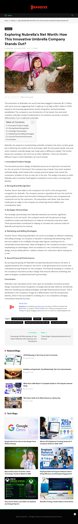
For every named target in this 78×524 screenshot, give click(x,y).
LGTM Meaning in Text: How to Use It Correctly (40, 355)
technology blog (39, 306)
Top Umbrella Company (59, 322)
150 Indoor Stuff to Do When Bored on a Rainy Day (41, 398)
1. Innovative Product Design (18, 125)
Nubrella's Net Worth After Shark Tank (37, 322)
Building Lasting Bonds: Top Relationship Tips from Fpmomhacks (47, 369)
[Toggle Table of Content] (31, 122)
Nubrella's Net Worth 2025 (14, 322)
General (8, 29)
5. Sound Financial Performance (19, 137)
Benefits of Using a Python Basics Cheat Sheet (56, 502)
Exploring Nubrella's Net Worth (21, 319)
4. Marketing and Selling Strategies (20, 134)
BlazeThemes (57, 517)
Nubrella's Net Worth (50, 319)
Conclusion (11, 139)
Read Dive (9, 48)
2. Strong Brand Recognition (18, 128)
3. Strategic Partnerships (17, 131)
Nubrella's (37, 319)
